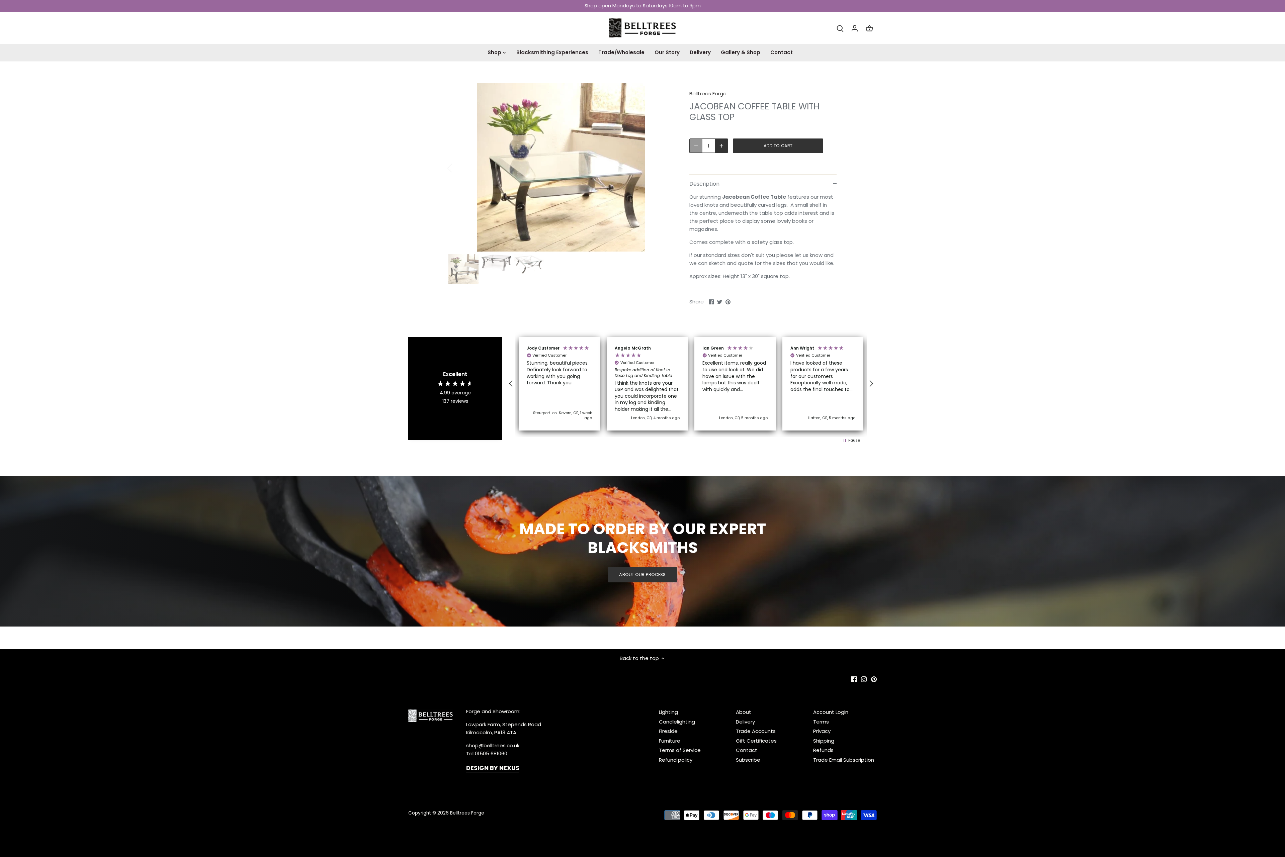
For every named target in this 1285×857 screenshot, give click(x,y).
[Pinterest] (1199, 824)
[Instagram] (1189, 824)
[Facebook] (1179, 824)
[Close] (1262, 728)
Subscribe (1239, 803)
